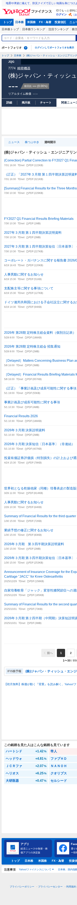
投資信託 (60, 22)
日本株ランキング (33, 29)
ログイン (61, 14)
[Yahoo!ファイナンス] (28, 10)
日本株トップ (10, 29)
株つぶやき (32, 142)
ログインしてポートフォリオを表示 (54, 47)
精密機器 (23, 68)
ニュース (14, 142)
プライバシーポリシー (22, 886)
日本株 (19, 22)
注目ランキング (58, 29)
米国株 (31, 22)
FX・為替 (45, 22)
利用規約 (71, 886)
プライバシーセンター (50, 886)
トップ (7, 22)
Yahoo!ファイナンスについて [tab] (35, 869)
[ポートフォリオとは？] (25, 48)
